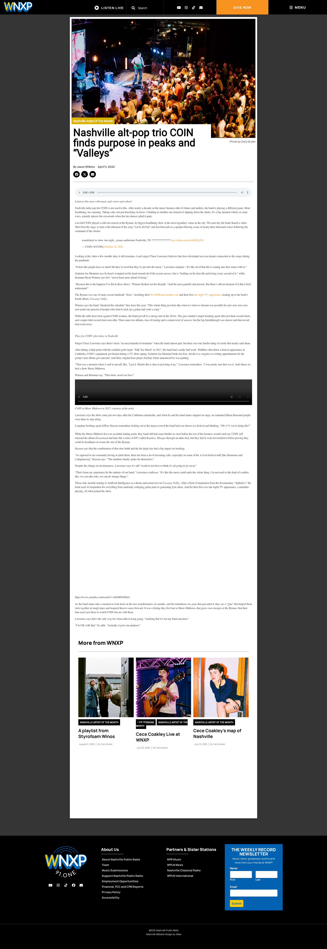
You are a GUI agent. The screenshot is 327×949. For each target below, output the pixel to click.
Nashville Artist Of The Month (93, 121)
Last (257, 879)
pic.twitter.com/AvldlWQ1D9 (187, 240)
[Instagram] (186, 7)
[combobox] (147, 8)
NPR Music (174, 859)
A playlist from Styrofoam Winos (96, 733)
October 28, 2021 (113, 246)
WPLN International (180, 876)
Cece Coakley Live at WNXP (158, 737)
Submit (237, 903)
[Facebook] (73, 885)
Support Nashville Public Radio (122, 876)
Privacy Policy (111, 892)
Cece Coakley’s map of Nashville (217, 733)
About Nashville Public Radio (121, 859)
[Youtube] (179, 7)
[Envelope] (201, 7)
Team (105, 865)
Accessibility (110, 897)
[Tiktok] (193, 7)
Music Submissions (115, 870)
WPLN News (175, 865)
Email (234, 887)
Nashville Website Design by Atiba (163, 934)
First (232, 879)
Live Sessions (146, 722)
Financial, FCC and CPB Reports (122, 887)
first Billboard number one (164, 294)
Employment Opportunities (120, 881)
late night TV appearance (207, 294)
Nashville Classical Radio (184, 870)
